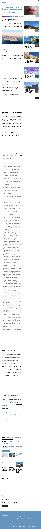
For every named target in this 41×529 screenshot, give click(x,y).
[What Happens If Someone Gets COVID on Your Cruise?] (12, 455)
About (14, 526)
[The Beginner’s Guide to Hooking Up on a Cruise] (31, 11)
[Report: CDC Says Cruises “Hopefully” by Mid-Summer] (19, 455)
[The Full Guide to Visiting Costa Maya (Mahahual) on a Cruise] (31, 41)
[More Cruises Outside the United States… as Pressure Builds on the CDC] (12, 464)
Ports (13, 2)
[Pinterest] (36, 0)
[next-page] (4, 474)
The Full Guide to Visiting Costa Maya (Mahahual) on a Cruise (29, 46)
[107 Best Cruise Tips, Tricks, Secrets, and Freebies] (31, 72)
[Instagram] (35, 0)
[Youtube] (38, 0)
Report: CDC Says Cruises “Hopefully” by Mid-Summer (19, 459)
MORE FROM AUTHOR (15, 450)
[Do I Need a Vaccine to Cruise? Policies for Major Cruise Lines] (5, 455)
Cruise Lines (18, 2)
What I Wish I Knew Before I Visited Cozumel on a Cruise (29, 31)
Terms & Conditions (29, 526)
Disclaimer (23, 526)
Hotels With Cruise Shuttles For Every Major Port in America (29, 61)
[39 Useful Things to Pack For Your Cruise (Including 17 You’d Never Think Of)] (31, 87)
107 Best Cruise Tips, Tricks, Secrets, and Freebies (29, 76)
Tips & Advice (25, 2)
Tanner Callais (5, 14)
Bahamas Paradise (16, 25)
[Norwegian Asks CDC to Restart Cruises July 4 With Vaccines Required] (5, 464)
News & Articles (33, 2)
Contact (35, 526)
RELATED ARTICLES (6, 450)
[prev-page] (2, 474)
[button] (38, 2)
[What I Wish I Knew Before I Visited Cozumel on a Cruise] (31, 26)
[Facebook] (33, 0)
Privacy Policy (18, 526)
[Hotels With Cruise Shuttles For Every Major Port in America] (31, 57)
